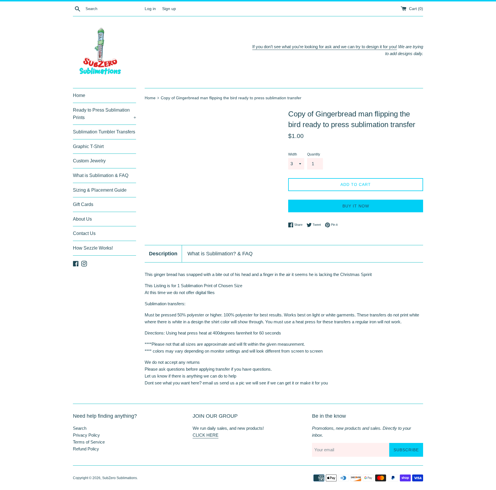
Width (292, 154)
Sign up (169, 9)
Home (79, 95)
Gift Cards (83, 204)
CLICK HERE (205, 435)
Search (79, 428)
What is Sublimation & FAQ (100, 175)
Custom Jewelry (89, 160)
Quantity (313, 154)
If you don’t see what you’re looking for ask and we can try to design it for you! (324, 46)
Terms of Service (89, 442)
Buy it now (355, 206)
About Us (82, 219)
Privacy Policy (86, 435)
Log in (150, 9)
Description (163, 253)
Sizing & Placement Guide (100, 190)
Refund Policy (86, 448)
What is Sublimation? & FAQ (220, 253)
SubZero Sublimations (119, 478)
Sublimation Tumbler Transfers (104, 131)
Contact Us (84, 233)
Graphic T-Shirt (88, 146)
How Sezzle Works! (93, 248)
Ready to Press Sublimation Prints (104, 114)
